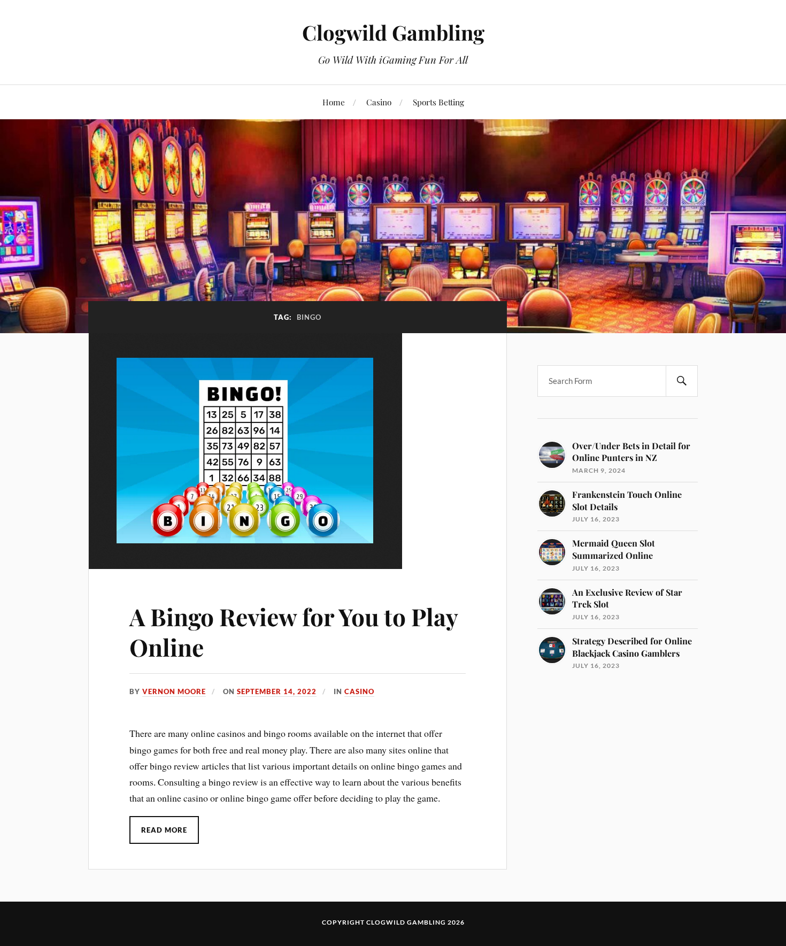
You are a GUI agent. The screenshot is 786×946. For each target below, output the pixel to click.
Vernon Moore (174, 691)
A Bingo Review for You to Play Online (293, 632)
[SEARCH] (682, 381)
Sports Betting (438, 101)
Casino (378, 101)
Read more (164, 830)
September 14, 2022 (277, 691)
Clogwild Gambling (393, 32)
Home (333, 101)
